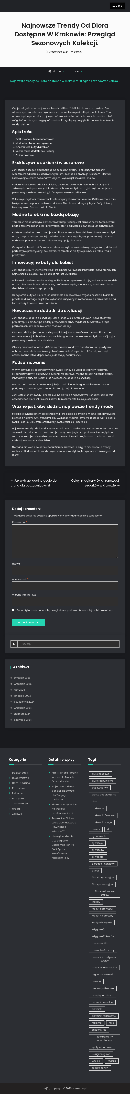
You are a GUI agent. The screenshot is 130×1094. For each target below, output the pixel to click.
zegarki (111, 1061)
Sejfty (46, 1088)
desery (96, 829)
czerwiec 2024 (23, 719)
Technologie (20, 803)
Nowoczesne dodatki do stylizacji (35, 151)
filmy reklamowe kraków (105, 893)
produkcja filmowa (103, 988)
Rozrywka (18, 798)
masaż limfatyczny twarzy (104, 958)
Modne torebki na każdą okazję (34, 143)
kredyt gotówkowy (102, 908)
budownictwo (100, 787)
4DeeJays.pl (79, 1088)
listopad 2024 (22, 696)
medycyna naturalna (104, 967)
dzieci (95, 870)
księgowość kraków (103, 936)
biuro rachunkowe (102, 780)
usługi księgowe (101, 1054)
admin (78, 51)
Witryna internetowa (24, 594)
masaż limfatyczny (103, 950)
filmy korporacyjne (103, 877)
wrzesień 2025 (23, 684)
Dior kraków (47, 184)
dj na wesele (99, 836)
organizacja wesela (103, 974)
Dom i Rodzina (21, 783)
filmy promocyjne (102, 884)
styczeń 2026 (22, 677)
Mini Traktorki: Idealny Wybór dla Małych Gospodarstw (65, 777)
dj (108, 829)
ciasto (95, 801)
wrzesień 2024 (23, 707)
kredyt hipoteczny (102, 915)
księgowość (98, 929)
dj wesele (97, 843)
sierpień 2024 (22, 713)
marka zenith (99, 943)
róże (111, 1023)
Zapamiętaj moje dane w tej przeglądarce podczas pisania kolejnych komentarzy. (65, 610)
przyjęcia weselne (102, 1002)
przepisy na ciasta (102, 995)
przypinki (97, 1009)
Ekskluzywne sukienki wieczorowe (35, 139)
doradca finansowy (103, 863)
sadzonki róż (99, 1029)
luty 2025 (19, 689)
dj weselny (98, 850)
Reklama (17, 793)
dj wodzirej (98, 857)
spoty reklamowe (102, 1047)
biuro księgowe (100, 774)
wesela (96, 1061)
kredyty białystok (102, 922)
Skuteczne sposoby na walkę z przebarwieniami (64, 809)
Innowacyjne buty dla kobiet (32, 147)
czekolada (98, 808)
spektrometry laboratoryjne (105, 1038)
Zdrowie (17, 814)
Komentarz (19, 522)
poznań (96, 981)
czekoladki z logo (102, 822)
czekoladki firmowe (103, 815)
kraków (96, 902)
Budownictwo (20, 778)
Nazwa (17, 563)
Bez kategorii (20, 772)
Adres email (20, 579)
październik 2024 (24, 701)
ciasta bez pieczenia (104, 794)
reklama (97, 1023)
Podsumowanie (25, 155)
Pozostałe (18, 788)
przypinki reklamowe (104, 1016)
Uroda (75, 71)
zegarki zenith (100, 1068)
